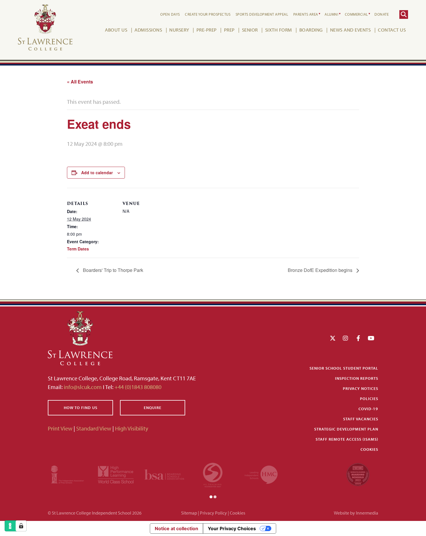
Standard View (93, 428)
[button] (211, 496)
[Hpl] (116, 473)
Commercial (356, 14)
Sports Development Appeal (262, 14)
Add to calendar (97, 172)
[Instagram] (345, 338)
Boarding (311, 30)
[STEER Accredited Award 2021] (213, 473)
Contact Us (392, 30)
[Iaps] (67, 473)
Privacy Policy (213, 513)
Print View (60, 428)
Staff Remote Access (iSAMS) (347, 439)
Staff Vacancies (360, 418)
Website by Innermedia (356, 513)
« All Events (80, 81)
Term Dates (78, 249)
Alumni (331, 14)
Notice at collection (176, 528)
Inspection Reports (356, 378)
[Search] (403, 14)
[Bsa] (164, 473)
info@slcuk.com (83, 386)
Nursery (179, 30)
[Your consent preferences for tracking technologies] (21, 525)
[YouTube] (371, 338)
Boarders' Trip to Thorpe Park (112, 270)
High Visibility (131, 428)
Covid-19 (368, 408)
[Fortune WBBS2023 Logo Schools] (357, 473)
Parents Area (305, 14)
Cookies (369, 449)
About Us (116, 30)
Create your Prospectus (207, 14)
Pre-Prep (206, 30)
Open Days (170, 14)
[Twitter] (333, 338)
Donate (381, 14)
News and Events (350, 30)
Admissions (148, 30)
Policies (369, 398)
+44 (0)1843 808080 (137, 386)
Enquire (152, 407)
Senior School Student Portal (344, 368)
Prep (229, 30)
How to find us (80, 407)
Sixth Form (278, 30)
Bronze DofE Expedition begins (321, 270)
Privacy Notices (360, 388)
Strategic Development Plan (346, 429)
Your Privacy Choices (232, 528)
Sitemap (189, 513)
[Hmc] (261, 473)
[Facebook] (358, 338)
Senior (250, 30)
